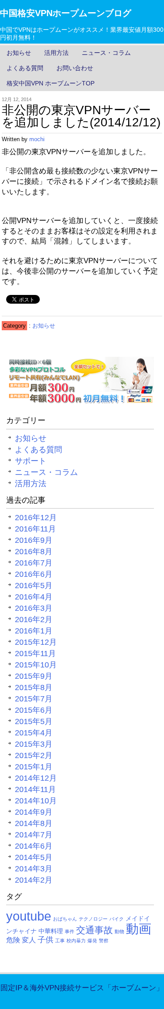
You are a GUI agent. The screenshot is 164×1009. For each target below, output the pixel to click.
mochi (37, 139)
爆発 (92, 940)
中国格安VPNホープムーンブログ (65, 13)
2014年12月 (36, 778)
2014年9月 (33, 812)
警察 (103, 940)
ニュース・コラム (106, 52)
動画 (138, 929)
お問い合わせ (74, 67)
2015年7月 (33, 698)
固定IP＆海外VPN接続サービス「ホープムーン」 (82, 988)
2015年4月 (33, 732)
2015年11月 (35, 653)
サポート (30, 461)
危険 (13, 940)
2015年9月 (33, 676)
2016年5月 (33, 585)
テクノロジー (93, 918)
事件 (69, 931)
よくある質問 (25, 67)
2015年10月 (36, 664)
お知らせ (19, 52)
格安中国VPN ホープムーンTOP (50, 83)
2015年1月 (33, 766)
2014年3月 (33, 868)
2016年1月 (33, 630)
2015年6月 (33, 710)
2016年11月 (35, 529)
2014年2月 (33, 880)
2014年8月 (33, 823)
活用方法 (56, 52)
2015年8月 (33, 687)
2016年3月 (33, 608)
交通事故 (94, 930)
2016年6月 (33, 574)
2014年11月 (35, 789)
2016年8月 (33, 551)
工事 (60, 940)
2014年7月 (33, 834)
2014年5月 (33, 857)
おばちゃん (65, 918)
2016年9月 (33, 540)
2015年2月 (33, 755)
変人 (29, 940)
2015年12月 (36, 642)
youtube (28, 916)
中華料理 (50, 931)
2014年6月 (33, 846)
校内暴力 (76, 940)
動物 (119, 931)
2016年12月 (36, 517)
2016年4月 (33, 597)
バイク (116, 918)
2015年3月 (33, 744)
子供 (45, 939)
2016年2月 (33, 619)
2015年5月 (33, 721)
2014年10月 (36, 800)
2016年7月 (33, 563)
